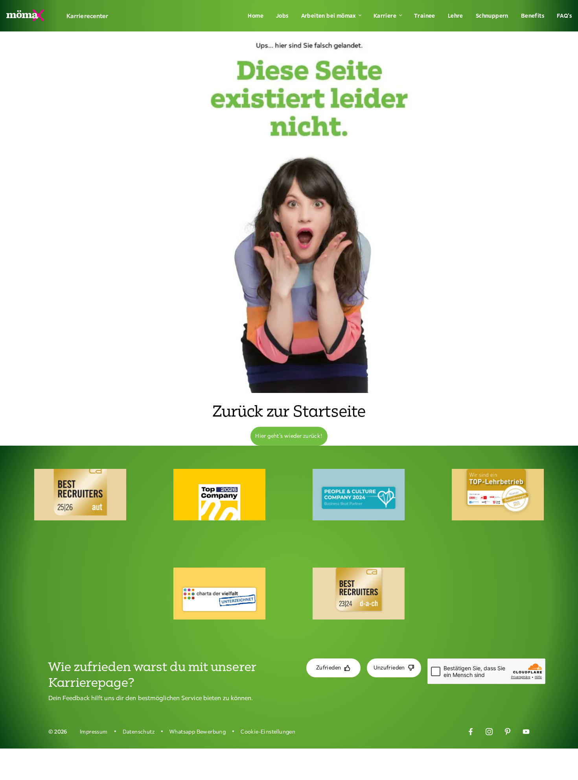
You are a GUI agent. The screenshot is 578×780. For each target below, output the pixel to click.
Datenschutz (139, 731)
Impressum (94, 731)
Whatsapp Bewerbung (197, 731)
